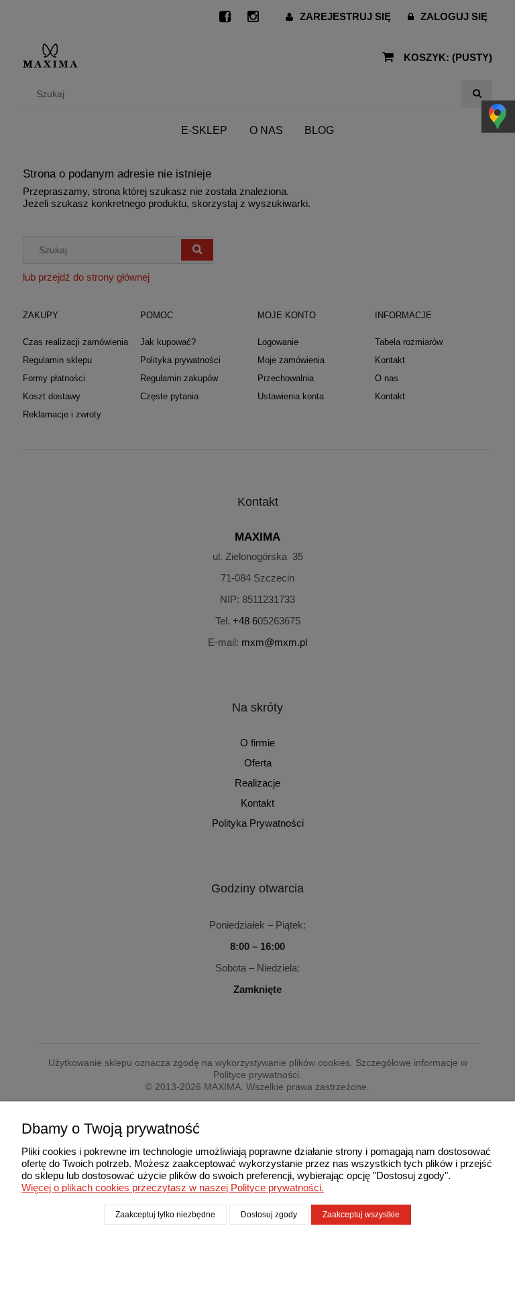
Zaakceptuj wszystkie (361, 1214)
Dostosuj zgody (269, 1214)
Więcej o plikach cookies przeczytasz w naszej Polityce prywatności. (172, 1187)
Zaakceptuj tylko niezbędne (165, 1214)
